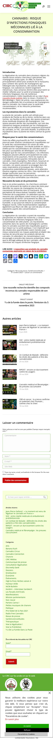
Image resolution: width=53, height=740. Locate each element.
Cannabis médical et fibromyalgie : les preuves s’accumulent (34, 386)
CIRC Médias (11, 559)
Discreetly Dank (12, 568)
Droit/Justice (11, 573)
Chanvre (9, 557)
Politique (9, 608)
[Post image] (10, 330)
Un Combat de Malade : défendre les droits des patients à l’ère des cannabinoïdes (33, 357)
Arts (7, 546)
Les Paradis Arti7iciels (15, 592)
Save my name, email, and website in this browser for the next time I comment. (26, 473)
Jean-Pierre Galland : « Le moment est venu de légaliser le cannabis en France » (34, 327)
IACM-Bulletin (12, 586)
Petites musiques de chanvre (18, 605)
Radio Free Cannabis (15, 614)
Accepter (27, 726)
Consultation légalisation (16, 565)
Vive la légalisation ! (14, 624)
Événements (11, 578)
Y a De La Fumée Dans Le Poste (19, 630)
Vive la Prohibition (13, 627)
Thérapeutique (12, 622)
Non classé (10, 600)
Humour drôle (12, 584)
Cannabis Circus (13, 551)
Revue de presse (11, 44)
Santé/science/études (13, 48)
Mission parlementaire (15, 597)
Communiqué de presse (16, 562)
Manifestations (12, 595)
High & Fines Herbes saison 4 (18, 581)
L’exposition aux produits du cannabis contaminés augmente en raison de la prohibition (25, 250)
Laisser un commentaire (33, 272)
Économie (10, 576)
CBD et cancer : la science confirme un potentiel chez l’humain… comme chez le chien (34, 401)
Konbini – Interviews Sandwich (19, 589)
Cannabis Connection (15, 554)
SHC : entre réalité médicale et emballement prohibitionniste (32, 341)
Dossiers (9, 570)
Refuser (27, 730)
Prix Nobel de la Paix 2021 (17, 611)
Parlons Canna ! (12, 603)
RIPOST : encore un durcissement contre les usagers (33, 371)
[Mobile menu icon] (48, 6)
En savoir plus (12, 719)
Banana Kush (11, 549)
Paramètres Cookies (26, 734)
